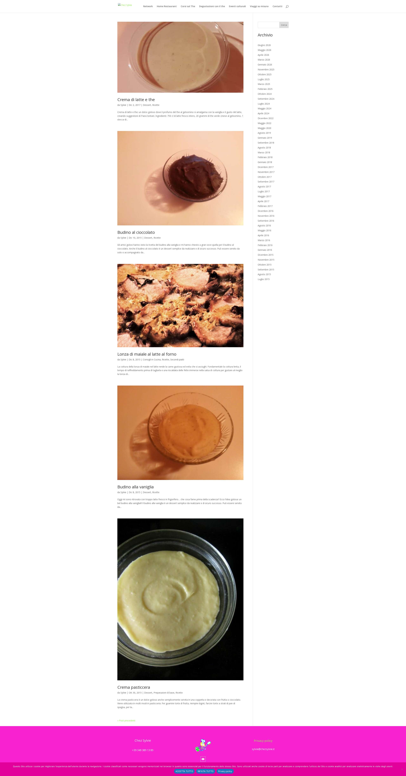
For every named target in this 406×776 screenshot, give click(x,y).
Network (148, 6)
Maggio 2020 (264, 128)
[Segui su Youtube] (203, 759)
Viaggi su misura (259, 6)
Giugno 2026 (264, 45)
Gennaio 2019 (265, 137)
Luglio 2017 (264, 191)
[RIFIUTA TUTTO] (402, 769)
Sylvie (123, 104)
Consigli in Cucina (152, 359)
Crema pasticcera (133, 687)
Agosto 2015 (264, 274)
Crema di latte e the (136, 99)
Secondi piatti (177, 359)
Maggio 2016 (264, 230)
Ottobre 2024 (265, 93)
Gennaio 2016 (265, 249)
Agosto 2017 (264, 186)
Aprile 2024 (263, 113)
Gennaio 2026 (265, 64)
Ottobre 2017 (265, 176)
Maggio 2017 (264, 196)
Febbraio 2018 (265, 157)
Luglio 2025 (264, 79)
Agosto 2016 (264, 225)
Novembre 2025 (266, 69)
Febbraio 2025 (265, 88)
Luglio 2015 (264, 279)
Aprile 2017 (263, 201)
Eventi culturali (237, 6)
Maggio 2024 (264, 108)
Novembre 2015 (266, 259)
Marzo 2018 (264, 152)
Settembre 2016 (266, 220)
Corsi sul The (188, 6)
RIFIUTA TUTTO (205, 771)
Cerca (284, 24)
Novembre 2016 (266, 215)
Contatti (277, 6)
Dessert (147, 104)
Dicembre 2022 (265, 118)
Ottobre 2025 (265, 74)
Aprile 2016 (263, 235)
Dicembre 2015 (265, 254)
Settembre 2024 (266, 98)
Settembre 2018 (266, 142)
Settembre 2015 (266, 269)
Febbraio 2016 (265, 245)
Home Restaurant (167, 6)
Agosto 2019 (264, 132)
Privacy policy (263, 741)
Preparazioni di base (164, 692)
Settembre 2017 (266, 181)
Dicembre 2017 (265, 167)
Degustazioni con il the (212, 6)
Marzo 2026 (264, 59)
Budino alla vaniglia (135, 487)
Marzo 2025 (264, 84)
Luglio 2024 (264, 103)
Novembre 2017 (266, 171)
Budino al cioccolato (136, 232)
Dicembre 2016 (265, 210)
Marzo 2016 (264, 240)
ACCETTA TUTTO (184, 771)
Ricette (155, 104)
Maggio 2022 (264, 123)
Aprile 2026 (263, 54)
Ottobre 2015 (265, 264)
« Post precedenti (126, 720)
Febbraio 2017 (265, 206)
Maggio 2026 (264, 49)
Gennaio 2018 (265, 162)
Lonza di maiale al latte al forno (146, 354)
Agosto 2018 (264, 147)
